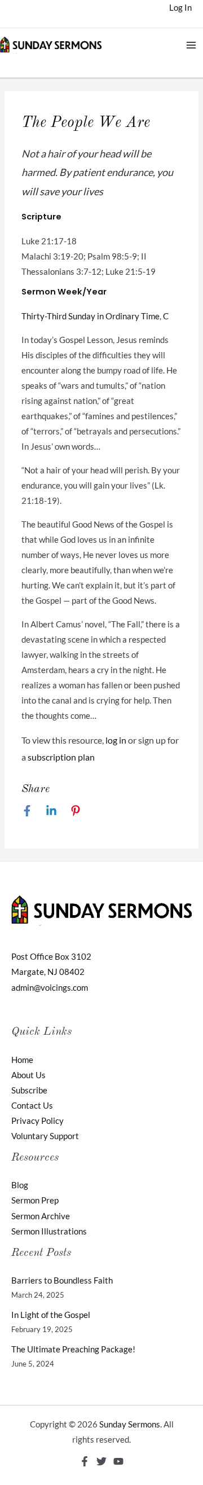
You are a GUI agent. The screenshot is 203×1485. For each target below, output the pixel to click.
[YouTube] (118, 1461)
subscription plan (61, 757)
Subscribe (29, 1090)
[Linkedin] (51, 810)
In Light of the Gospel (50, 1315)
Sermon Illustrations (49, 1231)
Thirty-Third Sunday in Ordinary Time (90, 316)
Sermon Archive (40, 1216)
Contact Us (32, 1105)
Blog (19, 1185)
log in (115, 740)
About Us (28, 1075)
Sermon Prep (35, 1200)
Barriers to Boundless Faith (62, 1280)
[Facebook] (27, 810)
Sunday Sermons (129, 1424)
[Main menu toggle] (191, 45)
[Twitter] (101, 1461)
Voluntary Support (45, 1136)
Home (22, 1060)
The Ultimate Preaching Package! (73, 1349)
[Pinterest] (75, 810)
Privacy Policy (37, 1121)
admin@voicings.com (49, 987)
